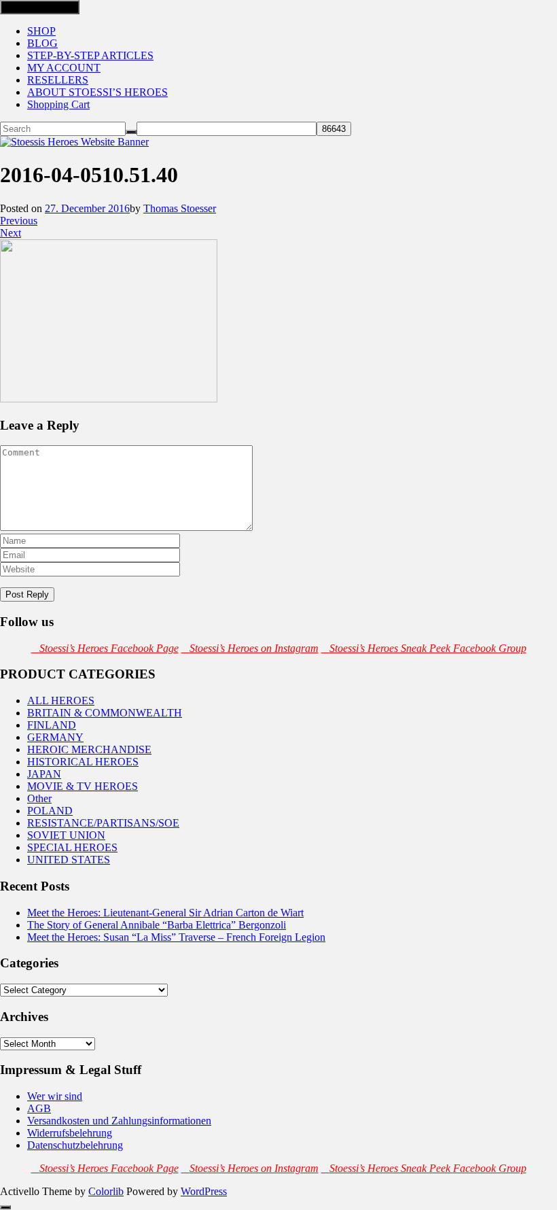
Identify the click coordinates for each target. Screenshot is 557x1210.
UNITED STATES (68, 859)
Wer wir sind (54, 1096)
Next (10, 233)
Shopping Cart (58, 104)
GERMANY (55, 737)
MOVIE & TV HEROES (82, 786)
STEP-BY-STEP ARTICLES (90, 55)
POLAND (50, 810)
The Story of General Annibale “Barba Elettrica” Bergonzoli (156, 925)
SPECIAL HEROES (72, 847)
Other (39, 798)
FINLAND (51, 725)
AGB (39, 1108)
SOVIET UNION (66, 835)
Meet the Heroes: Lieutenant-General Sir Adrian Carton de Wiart (165, 912)
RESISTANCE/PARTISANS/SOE (103, 823)
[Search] (131, 132)
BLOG (42, 43)
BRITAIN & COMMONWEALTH (104, 713)
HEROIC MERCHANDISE (89, 749)
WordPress (204, 1191)
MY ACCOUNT (64, 67)
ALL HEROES (60, 700)
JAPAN (44, 774)
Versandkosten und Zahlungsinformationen (119, 1120)
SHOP (41, 31)
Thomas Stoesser (179, 208)
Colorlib (106, 1191)
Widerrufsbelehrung (69, 1133)
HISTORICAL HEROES (83, 761)
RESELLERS (57, 80)
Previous (18, 220)
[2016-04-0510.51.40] (108, 398)
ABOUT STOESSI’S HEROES (97, 92)
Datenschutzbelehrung (75, 1145)
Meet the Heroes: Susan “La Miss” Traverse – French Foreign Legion (176, 937)
